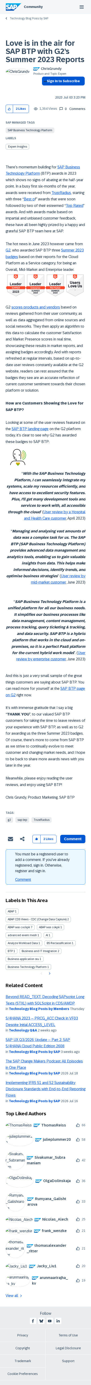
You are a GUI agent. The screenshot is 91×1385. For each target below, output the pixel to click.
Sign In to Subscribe (63, 81)
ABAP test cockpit (19, 927)
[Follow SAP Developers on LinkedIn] (58, 1321)
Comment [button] (73, 839)
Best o (29, 199)
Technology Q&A (23, 1030)
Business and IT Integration (39, 951)
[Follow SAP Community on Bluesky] (41, 1321)
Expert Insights (17, 146)
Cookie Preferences (22, 1374)
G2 (8, 250)
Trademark (22, 1361)
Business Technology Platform (27, 967)
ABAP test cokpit (49, 927)
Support (68, 1361)
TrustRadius (61, 193)
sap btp (22, 820)
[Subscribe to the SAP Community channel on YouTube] (50, 1321)
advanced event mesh (22, 935)
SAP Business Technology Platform (30, 130)
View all (12, 1296)
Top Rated (74, 206)
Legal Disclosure (68, 1348)
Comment (23, 880)
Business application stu (23, 959)
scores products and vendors (35, 307)
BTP (10, 951)
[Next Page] (49, 973)
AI (47, 935)
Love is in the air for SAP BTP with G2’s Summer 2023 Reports (45, 51)
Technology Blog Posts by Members (39, 1009)
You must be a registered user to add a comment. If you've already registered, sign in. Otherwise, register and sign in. (42, 862)
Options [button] (44, 89)
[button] (9, 109)
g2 (9, 820)
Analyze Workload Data (23, 943)
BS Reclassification (59, 943)
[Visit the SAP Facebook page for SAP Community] (33, 1321)
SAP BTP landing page (30, 429)
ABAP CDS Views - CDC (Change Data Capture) (37, 919)
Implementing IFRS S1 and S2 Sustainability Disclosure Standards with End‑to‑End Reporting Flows (45, 1089)
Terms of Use (68, 1335)
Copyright (22, 1348)
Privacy (22, 1335)
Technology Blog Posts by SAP (29, 18)
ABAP (11, 911)
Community (33, 7)
